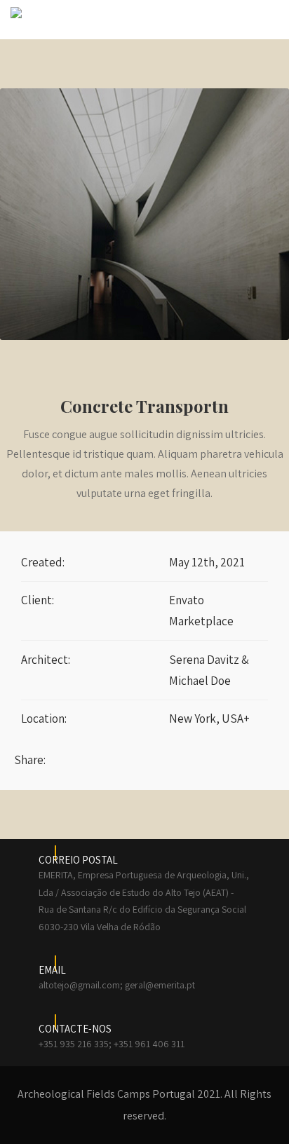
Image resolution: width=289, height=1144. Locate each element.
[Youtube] (255, 756)
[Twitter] (229, 756)
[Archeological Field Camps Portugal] (16, 12)
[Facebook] (203, 756)
